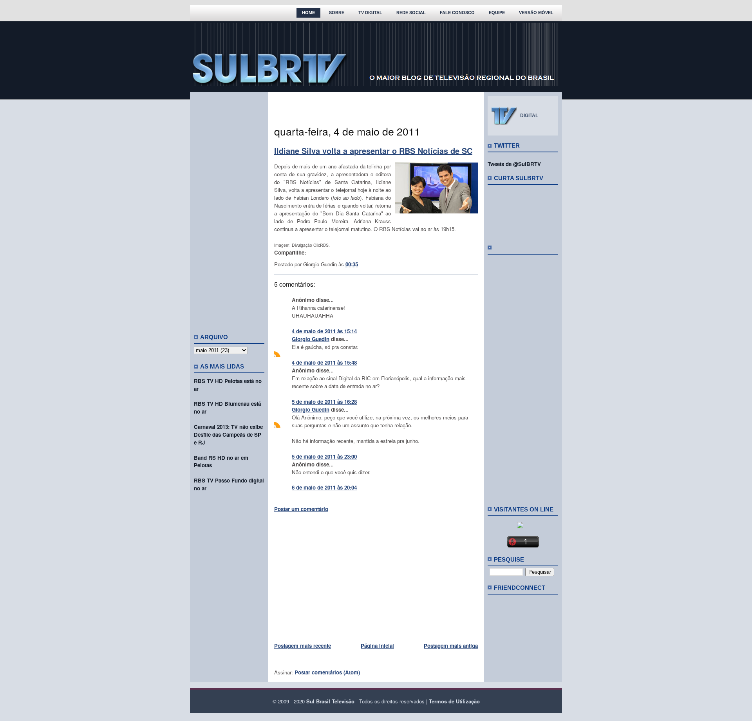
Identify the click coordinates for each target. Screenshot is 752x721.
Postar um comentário (301, 509)
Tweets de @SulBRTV (514, 164)
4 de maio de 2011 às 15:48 (324, 362)
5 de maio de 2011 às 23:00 (324, 456)
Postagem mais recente (302, 645)
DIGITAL (529, 115)
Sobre (336, 12)
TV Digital (370, 12)
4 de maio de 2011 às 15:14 (324, 331)
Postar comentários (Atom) (327, 672)
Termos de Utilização (454, 701)
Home (308, 12)
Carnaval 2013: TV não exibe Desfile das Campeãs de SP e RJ (228, 434)
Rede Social (411, 12)
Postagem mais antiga (451, 645)
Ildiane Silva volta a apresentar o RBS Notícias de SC (373, 150)
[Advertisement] (229, 209)
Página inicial (377, 645)
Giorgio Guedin (310, 339)
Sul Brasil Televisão (330, 701)
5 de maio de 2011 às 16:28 (324, 401)
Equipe (497, 12)
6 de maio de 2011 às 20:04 (324, 487)
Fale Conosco (457, 12)
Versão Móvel (536, 12)
